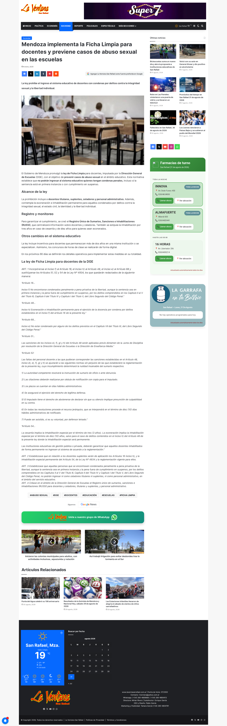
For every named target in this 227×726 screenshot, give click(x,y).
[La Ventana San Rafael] (35, 9)
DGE (56, 495)
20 (90, 666)
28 (96, 671)
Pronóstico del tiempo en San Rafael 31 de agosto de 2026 (191, 97)
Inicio (28, 26)
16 (108, 661)
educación (90, 495)
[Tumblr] (43, 73)
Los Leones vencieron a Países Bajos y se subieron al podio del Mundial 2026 (192, 130)
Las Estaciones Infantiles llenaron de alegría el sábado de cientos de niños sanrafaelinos (122, 603)
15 (102, 661)
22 (102, 666)
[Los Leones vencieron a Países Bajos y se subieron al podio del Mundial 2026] (192, 117)
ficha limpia (128, 495)
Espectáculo (108, 26)
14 (96, 661)
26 (84, 671)
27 (90, 671)
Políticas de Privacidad (95, 720)
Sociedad (66, 26)
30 (108, 671)
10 (71, 661)
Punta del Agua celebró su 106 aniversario (40, 601)
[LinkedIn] (37, 73)
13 (90, 661)
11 (77, 661)
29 (102, 671)
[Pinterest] (49, 73)
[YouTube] (50, 709)
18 (77, 666)
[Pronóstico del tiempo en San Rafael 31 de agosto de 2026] (192, 84)
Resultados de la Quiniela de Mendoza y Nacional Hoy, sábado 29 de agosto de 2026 (81, 603)
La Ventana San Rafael (74, 720)
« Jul (70, 683)
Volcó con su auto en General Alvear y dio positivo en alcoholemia (192, 64)
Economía (52, 26)
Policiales (92, 26)
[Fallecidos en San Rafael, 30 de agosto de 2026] (163, 117)
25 (77, 671)
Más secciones (126, 26)
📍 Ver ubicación (184, 201)
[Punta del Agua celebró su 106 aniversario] (41, 588)
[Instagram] (53, 709)
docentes (71, 495)
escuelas (108, 495)
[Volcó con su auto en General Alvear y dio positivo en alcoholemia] (192, 51)
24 (71, 671)
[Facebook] (24, 73)
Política (39, 26)
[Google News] (88, 504)
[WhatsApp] (56, 709)
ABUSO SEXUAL (39, 495)
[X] (30, 73)
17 (71, 666)
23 (108, 666)
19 (84, 666)
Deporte (78, 26)
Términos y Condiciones (116, 720)
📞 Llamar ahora (164, 200)
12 (84, 661)
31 (71, 677)
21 (96, 666)
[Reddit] (56, 73)
